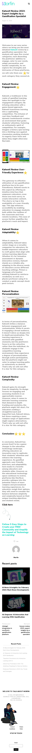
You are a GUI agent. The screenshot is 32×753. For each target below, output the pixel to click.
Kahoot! (13, 49)
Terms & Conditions (12, 727)
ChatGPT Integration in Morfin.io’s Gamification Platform (7, 630)
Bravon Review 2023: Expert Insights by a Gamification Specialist (25, 630)
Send (16, 749)
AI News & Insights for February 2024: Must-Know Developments (15, 588)
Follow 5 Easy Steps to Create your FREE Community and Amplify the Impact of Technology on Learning (15, 529)
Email (16, 743)
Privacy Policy (21, 727)
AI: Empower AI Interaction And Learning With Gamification (15, 615)
